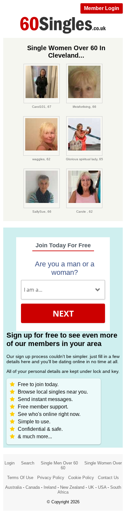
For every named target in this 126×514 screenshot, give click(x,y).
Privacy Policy (50, 477)
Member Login (101, 8)
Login (10, 463)
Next (63, 313)
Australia (13, 487)
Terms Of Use (20, 477)
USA (102, 487)
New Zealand (72, 487)
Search (27, 463)
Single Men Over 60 (59, 463)
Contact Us (108, 477)
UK (91, 487)
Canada (33, 487)
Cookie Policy (81, 477)
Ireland (50, 487)
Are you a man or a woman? (64, 268)
